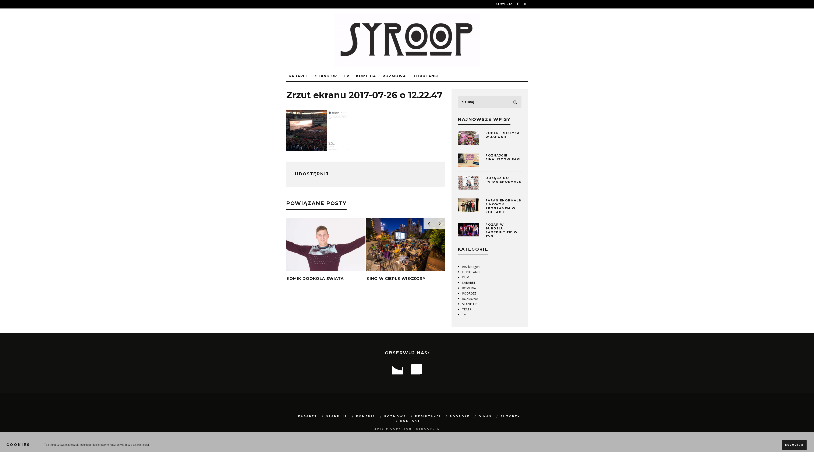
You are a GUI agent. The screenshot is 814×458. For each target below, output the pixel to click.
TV (347, 76)
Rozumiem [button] (794, 444)
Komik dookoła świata (315, 278)
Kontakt (410, 420)
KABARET (299, 76)
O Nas (485, 416)
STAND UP (326, 76)
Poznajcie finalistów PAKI (503, 157)
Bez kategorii (471, 267)
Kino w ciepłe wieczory (396, 278)
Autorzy (510, 416)
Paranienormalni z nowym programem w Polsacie (504, 206)
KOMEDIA (366, 76)
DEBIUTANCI (426, 76)
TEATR (466, 309)
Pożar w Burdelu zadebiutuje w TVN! (501, 230)
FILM (465, 277)
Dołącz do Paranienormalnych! (508, 180)
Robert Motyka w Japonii (502, 135)
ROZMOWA (394, 76)
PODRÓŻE (469, 293)
